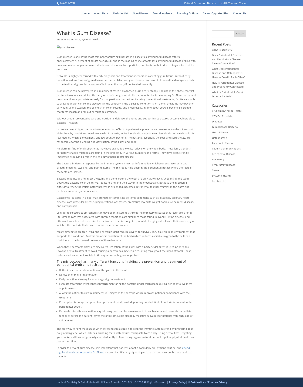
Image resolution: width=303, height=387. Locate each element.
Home (86, 13)
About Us (99, 13)
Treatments (218, 181)
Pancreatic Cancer (222, 143)
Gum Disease (140, 13)
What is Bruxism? (222, 49)
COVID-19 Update (222, 116)
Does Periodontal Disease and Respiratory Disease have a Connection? (227, 59)
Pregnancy (218, 159)
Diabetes (217, 121)
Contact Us (239, 13)
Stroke (215, 170)
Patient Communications (226, 148)
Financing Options (187, 13)
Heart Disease (220, 132)
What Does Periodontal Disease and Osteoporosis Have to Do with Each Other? (228, 73)
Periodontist (120, 13)
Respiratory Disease (223, 165)
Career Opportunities (215, 13)
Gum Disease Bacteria (225, 127)
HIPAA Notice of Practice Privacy (207, 382)
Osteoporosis (219, 137)
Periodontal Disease (68, 39)
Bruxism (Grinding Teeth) (226, 110)
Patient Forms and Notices (200, 3)
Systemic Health (91, 39)
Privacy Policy (177, 382)
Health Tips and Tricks (233, 3)
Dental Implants (162, 13)
